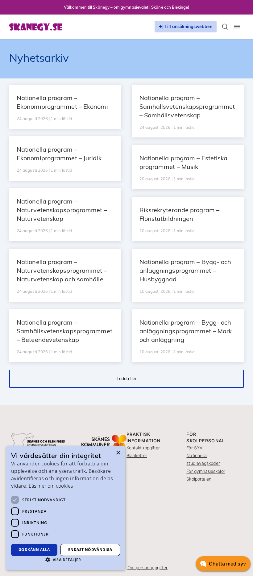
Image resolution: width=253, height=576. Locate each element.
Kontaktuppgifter (143, 447)
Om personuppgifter (147, 567)
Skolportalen (198, 478)
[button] (65, 559)
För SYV (194, 447)
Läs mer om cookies (51, 485)
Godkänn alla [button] (34, 549)
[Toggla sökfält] (225, 26)
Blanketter (136, 455)
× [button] (118, 453)
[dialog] (65, 508)
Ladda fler (127, 378)
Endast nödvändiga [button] (90, 549)
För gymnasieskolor (205, 471)
